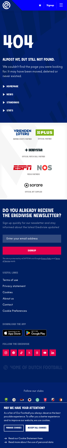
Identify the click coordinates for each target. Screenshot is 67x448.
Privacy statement (14, 286)
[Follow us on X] (29, 352)
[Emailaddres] (32, 239)
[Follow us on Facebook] (13, 352)
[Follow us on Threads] (37, 352)
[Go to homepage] (6, 5)
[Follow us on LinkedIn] (52, 352)
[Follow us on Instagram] (6, 352)
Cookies (8, 292)
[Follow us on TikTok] (21, 352)
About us (8, 298)
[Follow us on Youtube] (45, 352)
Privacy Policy (46, 258)
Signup (32, 250)
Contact (8, 304)
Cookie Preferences (15, 311)
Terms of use (10, 280)
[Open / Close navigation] (61, 5)
